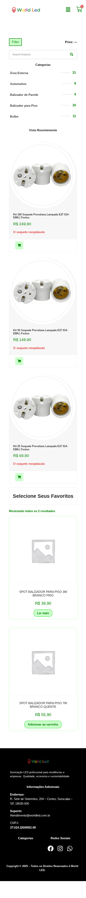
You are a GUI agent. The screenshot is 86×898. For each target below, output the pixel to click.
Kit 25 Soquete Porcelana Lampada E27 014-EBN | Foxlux (40, 448)
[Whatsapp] (70, 848)
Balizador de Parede (24, 94)
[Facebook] (50, 848)
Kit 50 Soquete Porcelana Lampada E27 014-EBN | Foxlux (40, 332)
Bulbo (14, 116)
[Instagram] (60, 848)
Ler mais (43, 613)
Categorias (43, 64)
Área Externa (19, 73)
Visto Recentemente (43, 130)
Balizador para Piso (23, 105)
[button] (68, 9)
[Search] (72, 54)
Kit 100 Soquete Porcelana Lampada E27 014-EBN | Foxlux (41, 216)
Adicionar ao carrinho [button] (43, 724)
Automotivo (18, 84)
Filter (15, 42)
